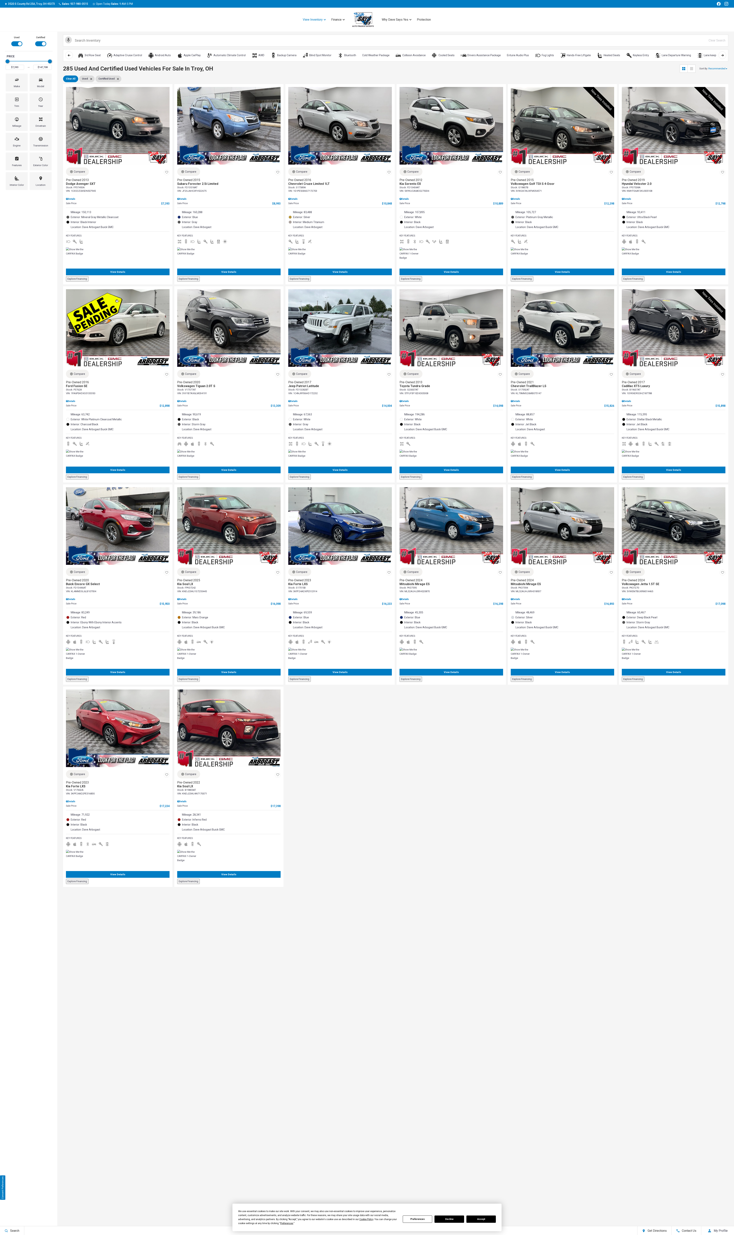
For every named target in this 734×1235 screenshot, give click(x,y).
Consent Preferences (2, 1187)
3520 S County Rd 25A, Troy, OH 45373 (31, 3)
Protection (424, 19)
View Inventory (313, 19)
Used (16, 37)
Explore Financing (77, 278)
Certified (40, 37)
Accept (481, 1219)
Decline (449, 1219)
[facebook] (719, 4)
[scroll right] (722, 55)
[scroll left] (69, 55)
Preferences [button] (286, 1223)
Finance (336, 19)
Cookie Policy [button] (366, 1219)
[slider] (7, 61)
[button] (17, 82)
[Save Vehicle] (167, 172)
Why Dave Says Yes (395, 19)
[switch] (17, 41)
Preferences (417, 1219)
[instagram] (726, 4)
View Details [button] (117, 271)
